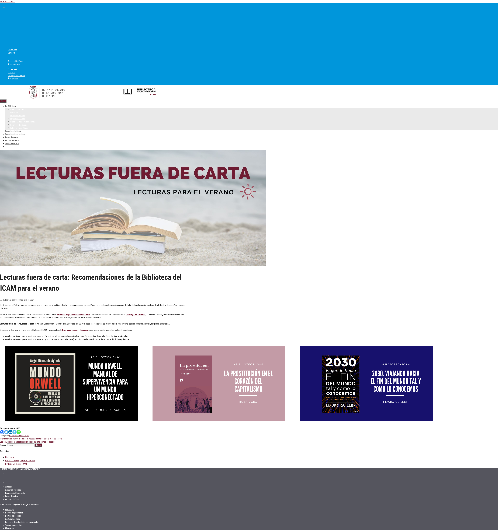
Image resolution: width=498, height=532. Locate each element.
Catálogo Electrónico (16, 75)
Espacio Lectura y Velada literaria (22, 122)
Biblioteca (9, 457)
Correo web (12, 49)
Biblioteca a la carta (17, 116)
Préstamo (14, 112)
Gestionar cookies (12, 519)
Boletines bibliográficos (19, 128)
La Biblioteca (10, 106)
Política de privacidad (14, 513)
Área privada (13, 78)
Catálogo (8, 487)
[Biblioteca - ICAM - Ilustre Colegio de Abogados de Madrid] (140, 92)
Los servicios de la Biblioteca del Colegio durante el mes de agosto (27, 442)
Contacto (11, 53)
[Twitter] (6, 432)
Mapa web (9, 528)
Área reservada (14, 64)
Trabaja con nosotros (13, 525)
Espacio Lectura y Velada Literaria (20, 460)
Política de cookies (13, 516)
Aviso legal (9, 509)
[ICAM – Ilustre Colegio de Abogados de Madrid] (47, 92)
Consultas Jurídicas (13, 131)
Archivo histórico (12, 140)
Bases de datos (11, 137)
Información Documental (15, 493)
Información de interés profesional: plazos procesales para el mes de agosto (31, 439)
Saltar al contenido (7, 1)
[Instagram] (14, 432)
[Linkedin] (10, 432)
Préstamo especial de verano (75, 330)
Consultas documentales (15, 134)
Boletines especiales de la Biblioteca (73, 314)
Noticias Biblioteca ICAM (19, 435)
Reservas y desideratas (18, 125)
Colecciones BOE (12, 143)
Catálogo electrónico (18, 109)
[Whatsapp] (19, 432)
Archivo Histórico (12, 499)
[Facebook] (2, 432)
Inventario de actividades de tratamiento (21, 522)
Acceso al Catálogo (15, 61)
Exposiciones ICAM (17, 119)
